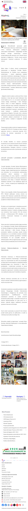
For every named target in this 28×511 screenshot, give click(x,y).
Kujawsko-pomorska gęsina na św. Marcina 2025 (15, 427)
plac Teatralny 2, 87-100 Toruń (10, 491)
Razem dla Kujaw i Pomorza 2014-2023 (12, 430)
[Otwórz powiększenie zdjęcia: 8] (20, 380)
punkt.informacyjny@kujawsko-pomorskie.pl (13, 497)
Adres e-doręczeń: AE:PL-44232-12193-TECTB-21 (14, 501)
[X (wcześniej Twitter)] (14, 505)
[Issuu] (20, 505)
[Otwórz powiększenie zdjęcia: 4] (20, 363)
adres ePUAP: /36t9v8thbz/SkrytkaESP (12, 499)
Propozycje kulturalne (8, 425)
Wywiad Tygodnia (7, 423)
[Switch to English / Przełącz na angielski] (24, 1)
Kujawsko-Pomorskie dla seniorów (11, 436)
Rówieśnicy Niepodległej (9, 438)
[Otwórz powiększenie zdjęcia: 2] (20, 354)
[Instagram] (11, 505)
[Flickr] (23, 505)
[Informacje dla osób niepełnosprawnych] (22, 7)
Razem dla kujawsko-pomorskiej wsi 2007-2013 (14, 434)
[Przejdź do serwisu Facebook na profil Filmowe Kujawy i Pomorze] (8, 505)
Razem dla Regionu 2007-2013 (10, 432)
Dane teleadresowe (8, 414)
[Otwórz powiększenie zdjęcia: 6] (20, 371)
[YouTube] (17, 505)
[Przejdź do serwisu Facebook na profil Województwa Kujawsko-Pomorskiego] (3, 505)
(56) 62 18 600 (6, 493)
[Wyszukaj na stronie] (13, 8)
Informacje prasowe (8, 417)
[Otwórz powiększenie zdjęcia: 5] (7, 371)
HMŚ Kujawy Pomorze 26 (9, 419)
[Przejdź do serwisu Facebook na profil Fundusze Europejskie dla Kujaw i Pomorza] (6, 505)
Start (24, 14)
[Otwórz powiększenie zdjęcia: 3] (7, 363)
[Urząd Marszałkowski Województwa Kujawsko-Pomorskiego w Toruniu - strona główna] (6, 8)
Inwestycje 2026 (7, 421)
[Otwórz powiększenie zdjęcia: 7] (7, 380)
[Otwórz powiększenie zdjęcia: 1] (7, 354)
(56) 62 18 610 (6, 495)
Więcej (8, 135)
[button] (14, 451)
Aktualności (23, 16)
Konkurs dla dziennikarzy (9, 440)
